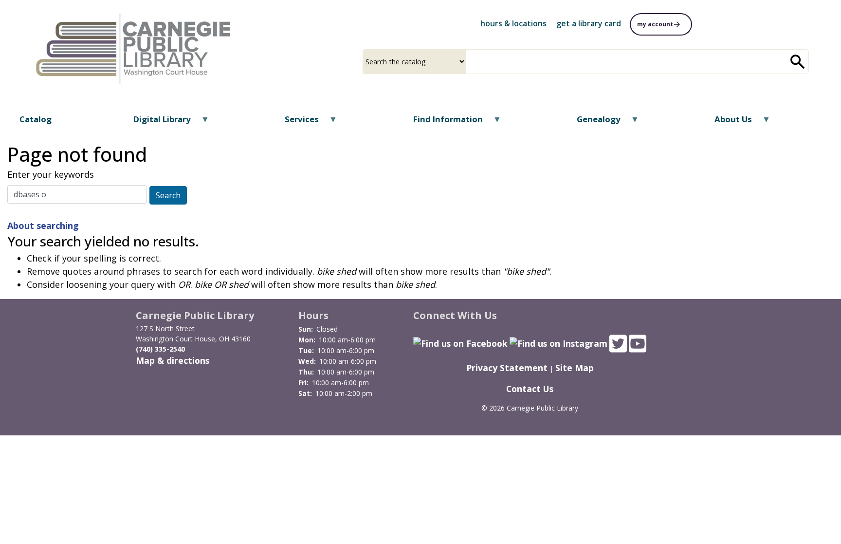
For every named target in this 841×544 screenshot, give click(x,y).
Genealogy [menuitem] (593, 122)
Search (168, 195)
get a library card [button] (588, 23)
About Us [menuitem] (727, 122)
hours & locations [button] (513, 23)
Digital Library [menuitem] (156, 122)
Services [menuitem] (296, 122)
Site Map (574, 368)
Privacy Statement (507, 368)
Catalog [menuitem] (35, 119)
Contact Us (529, 388)
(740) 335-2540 (160, 349)
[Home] (134, 45)
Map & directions (172, 360)
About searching (43, 225)
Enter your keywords (50, 174)
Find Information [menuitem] (441, 122)
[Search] (797, 62)
